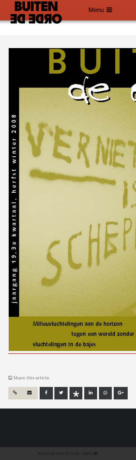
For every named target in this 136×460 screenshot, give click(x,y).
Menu (96, 10)
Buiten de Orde (51, 453)
